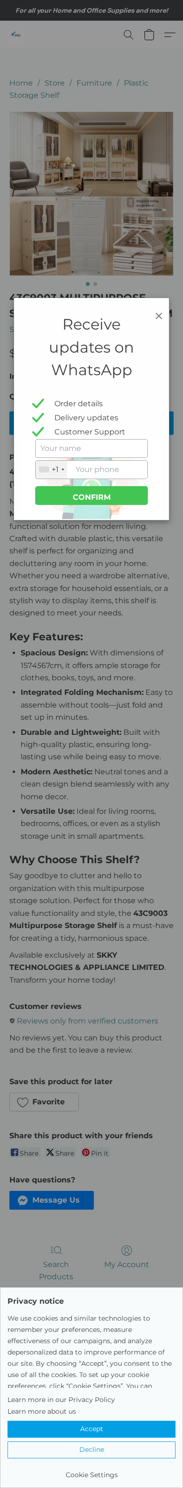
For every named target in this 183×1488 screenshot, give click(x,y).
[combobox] (51, 470)
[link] (91, 1471)
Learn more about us (42, 1411)
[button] (91, 1429)
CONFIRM (92, 497)
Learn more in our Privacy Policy (61, 1399)
